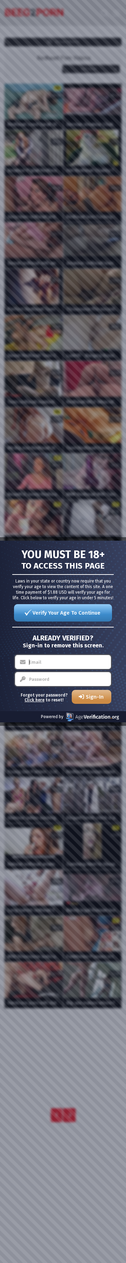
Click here (34, 700)
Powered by (52, 716)
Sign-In (95, 697)
